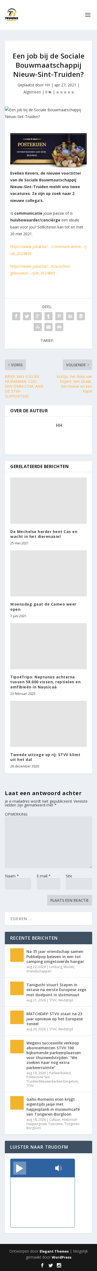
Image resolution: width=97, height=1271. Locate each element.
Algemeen (32, 91)
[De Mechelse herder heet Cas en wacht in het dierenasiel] (48, 501)
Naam (12, 875)
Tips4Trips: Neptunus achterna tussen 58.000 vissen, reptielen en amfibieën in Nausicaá (45, 681)
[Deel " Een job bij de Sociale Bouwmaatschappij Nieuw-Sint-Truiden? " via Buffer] (80, 316)
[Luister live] (19, 1168)
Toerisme (55, 1124)
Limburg (55, 967)
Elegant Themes (54, 1251)
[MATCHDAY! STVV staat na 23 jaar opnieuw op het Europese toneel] (17, 1017)
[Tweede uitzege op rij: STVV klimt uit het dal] (48, 724)
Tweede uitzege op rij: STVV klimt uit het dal (45, 757)
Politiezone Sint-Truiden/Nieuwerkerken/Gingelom (52, 1079)
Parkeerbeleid (60, 1073)
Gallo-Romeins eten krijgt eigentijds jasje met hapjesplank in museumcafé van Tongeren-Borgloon (53, 1107)
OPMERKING (16, 814)
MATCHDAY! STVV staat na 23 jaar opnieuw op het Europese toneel (54, 1018)
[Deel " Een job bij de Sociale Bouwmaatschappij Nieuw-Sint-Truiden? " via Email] (48, 327)
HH (47, 84)
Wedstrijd (65, 1000)
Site (69, 875)
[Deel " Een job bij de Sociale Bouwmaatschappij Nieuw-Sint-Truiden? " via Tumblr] (48, 316)
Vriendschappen (38, 971)
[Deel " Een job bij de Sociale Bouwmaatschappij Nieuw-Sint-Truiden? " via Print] (59, 327)
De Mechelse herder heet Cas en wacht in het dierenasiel (43, 534)
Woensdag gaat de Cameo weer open (43, 607)
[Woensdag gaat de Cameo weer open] (48, 573)
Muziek (69, 967)
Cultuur (54, 1119)
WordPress (61, 1257)
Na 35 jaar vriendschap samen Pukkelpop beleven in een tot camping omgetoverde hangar (55, 956)
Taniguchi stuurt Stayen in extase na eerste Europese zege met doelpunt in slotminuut (56, 989)
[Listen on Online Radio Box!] (69, 1168)
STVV (53, 1000)
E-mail (44, 875)
